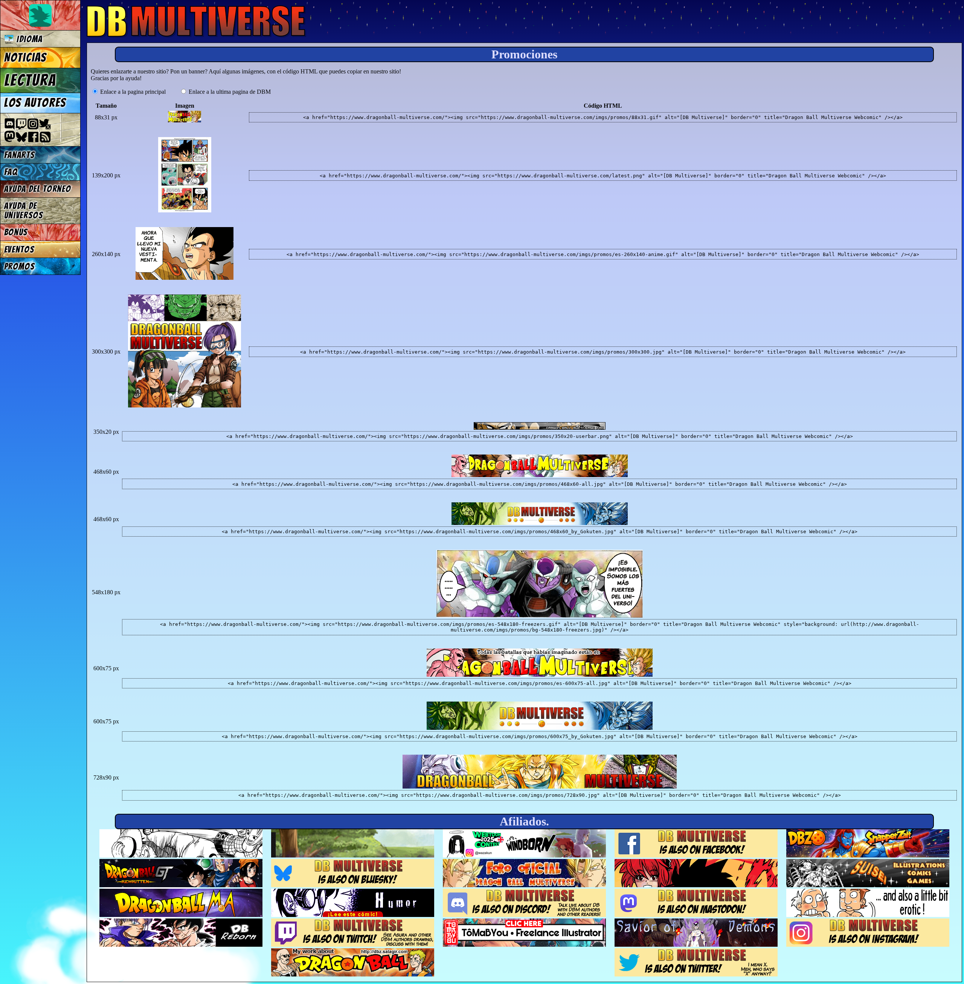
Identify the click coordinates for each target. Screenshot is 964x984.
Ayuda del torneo (37, 189)
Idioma (28, 39)
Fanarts (19, 155)
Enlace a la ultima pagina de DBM (229, 91)
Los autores (35, 102)
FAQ (11, 172)
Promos (19, 266)
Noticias (25, 57)
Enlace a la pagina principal (132, 91)
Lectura (30, 80)
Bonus (16, 232)
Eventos (19, 249)
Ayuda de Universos (23, 210)
